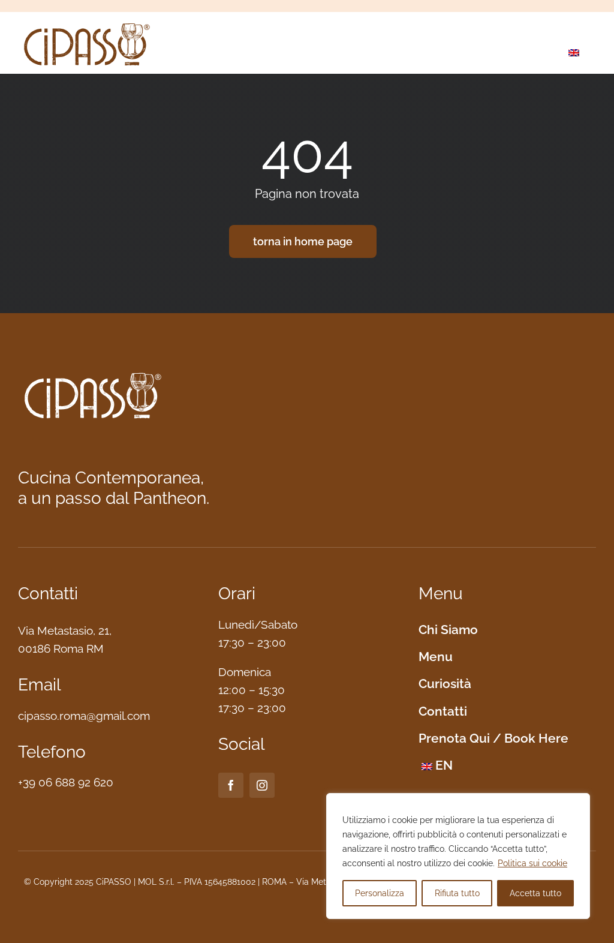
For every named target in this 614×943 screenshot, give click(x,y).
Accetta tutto (535, 893)
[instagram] (262, 785)
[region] (458, 856)
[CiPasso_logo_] (87, 24)
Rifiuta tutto (457, 893)
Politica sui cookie (532, 863)
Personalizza (379, 893)
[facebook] (230, 785)
